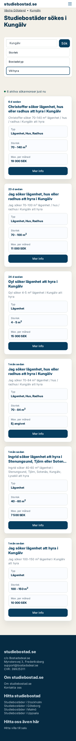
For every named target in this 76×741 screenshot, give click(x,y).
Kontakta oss (12, 687)
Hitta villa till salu (15, 728)
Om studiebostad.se (18, 683)
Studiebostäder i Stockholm (23, 702)
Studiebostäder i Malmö (20, 709)
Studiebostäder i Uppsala (21, 713)
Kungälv (35, 10)
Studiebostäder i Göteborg (22, 705)
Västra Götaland (15, 10)
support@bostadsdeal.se (21, 665)
